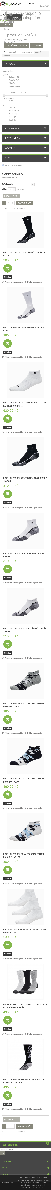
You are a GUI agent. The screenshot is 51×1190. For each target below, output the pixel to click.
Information (12, 138)
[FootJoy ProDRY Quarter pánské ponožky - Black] (25, 455)
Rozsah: (7, 93)
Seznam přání (13, 128)
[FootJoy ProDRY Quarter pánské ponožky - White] (25, 531)
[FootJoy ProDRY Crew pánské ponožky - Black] (25, 230)
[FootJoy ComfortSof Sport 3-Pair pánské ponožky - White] (25, 907)
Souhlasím (7, 1183)
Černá (12, 117)
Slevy (8, 158)
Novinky (9, 148)
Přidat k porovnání (34, 282)
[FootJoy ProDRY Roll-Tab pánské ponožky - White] (25, 606)
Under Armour (16, 86)
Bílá (12, 108)
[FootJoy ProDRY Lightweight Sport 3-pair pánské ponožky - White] (25, 380)
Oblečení (12, 52)
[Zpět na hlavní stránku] (4, 52)
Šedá (12, 120)
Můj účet (6, 1168)
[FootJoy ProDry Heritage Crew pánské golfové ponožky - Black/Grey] (25, 1057)
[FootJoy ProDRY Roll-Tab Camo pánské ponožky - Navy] (25, 756)
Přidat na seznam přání (13, 282)
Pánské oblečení (26, 52)
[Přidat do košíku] (7, 268)
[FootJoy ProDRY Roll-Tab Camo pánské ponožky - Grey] (25, 681)
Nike (12, 83)
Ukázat (4, 189)
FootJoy (14, 80)
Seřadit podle (7, 184)
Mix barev (14, 111)
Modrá (13, 114)
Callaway (14, 77)
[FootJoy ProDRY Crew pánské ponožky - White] (25, 305)
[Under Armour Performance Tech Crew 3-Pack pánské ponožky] (25, 982)
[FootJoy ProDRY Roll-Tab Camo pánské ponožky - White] (25, 831)
